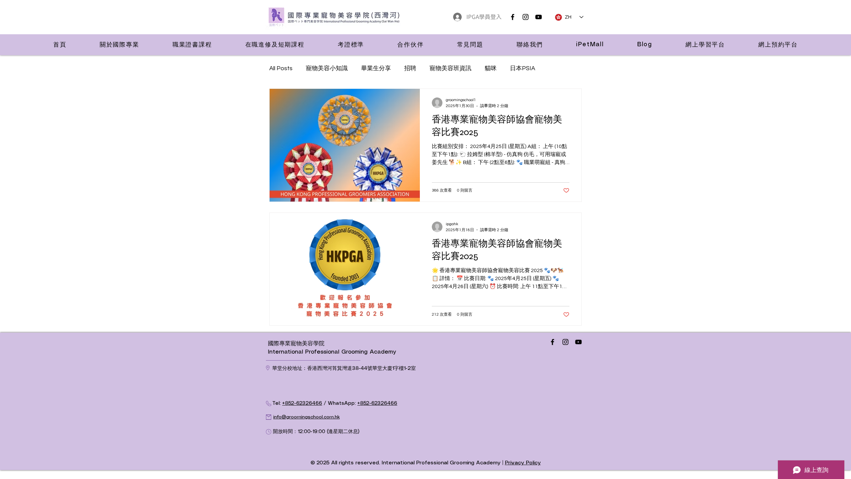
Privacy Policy (523, 462)
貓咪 (491, 68)
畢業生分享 (376, 68)
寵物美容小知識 (327, 68)
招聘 (410, 68)
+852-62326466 (302, 403)
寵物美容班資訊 (450, 68)
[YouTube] (539, 17)
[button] (119, 44)
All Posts (281, 68)
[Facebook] (513, 17)
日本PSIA (522, 68)
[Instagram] (526, 17)
